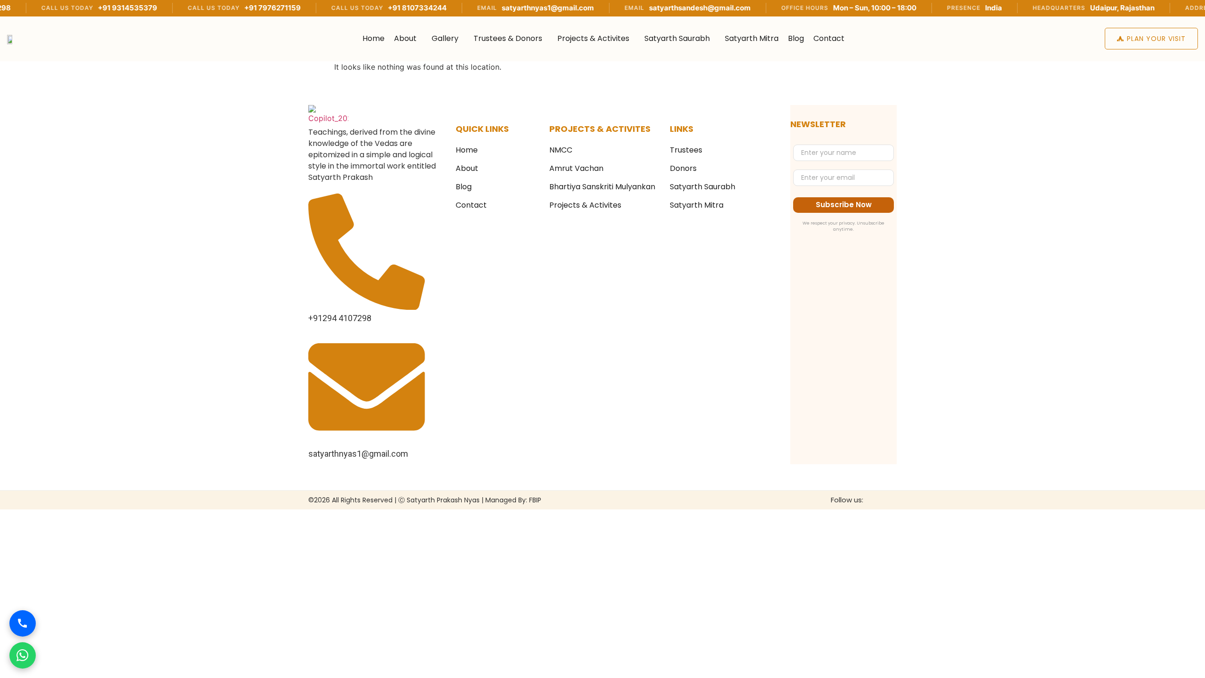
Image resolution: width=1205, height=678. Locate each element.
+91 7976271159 (240, 7)
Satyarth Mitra (752, 38)
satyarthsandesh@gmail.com (668, 7)
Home (373, 38)
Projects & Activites (593, 38)
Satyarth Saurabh (677, 38)
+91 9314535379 (95, 7)
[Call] (22, 623)
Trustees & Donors (508, 38)
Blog (796, 38)
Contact (828, 38)
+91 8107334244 (385, 7)
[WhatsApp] (22, 655)
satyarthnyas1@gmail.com (516, 7)
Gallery (445, 38)
